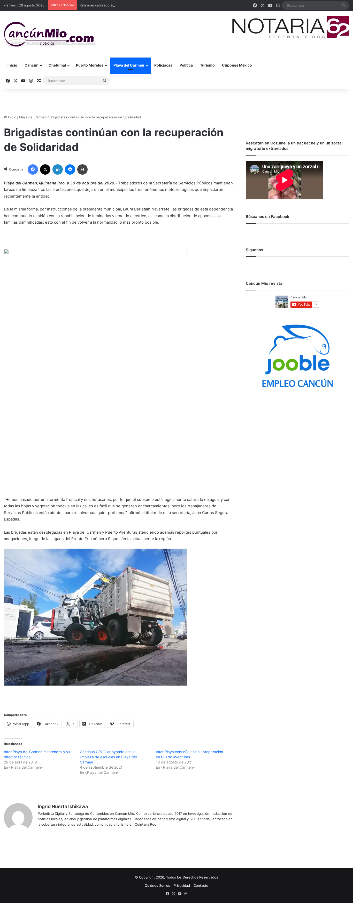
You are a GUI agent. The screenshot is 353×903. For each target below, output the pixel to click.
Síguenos (254, 249)
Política (186, 65)
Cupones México (237, 65)
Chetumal (57, 65)
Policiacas (163, 65)
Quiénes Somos (157, 885)
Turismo (207, 65)
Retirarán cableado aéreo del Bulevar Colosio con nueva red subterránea (138, 5)
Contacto (201, 885)
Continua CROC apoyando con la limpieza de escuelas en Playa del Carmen (108, 757)
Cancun (32, 65)
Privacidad (182, 885)
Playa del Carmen (128, 65)
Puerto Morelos (89, 65)
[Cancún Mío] (50, 34)
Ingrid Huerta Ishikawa (63, 806)
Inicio (12, 65)
